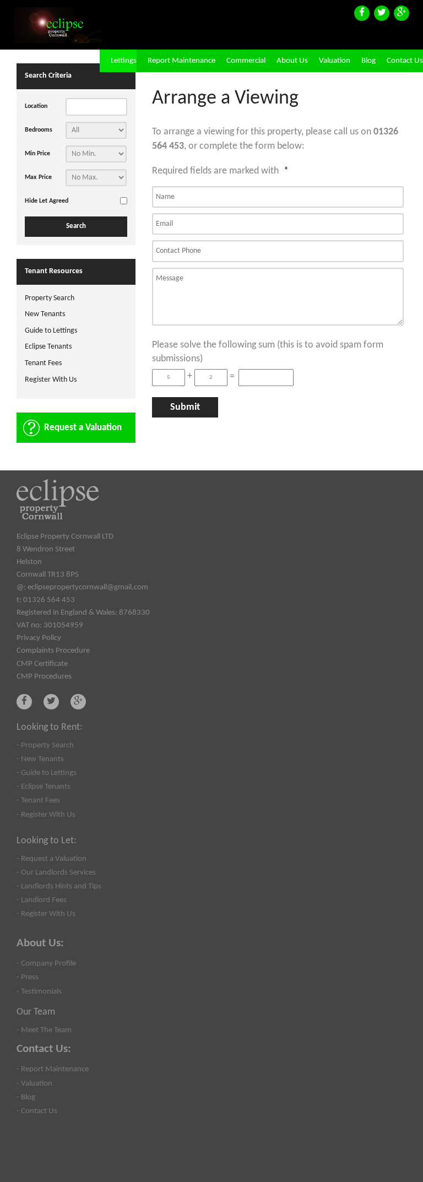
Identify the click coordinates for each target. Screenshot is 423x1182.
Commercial (245, 61)
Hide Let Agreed (46, 201)
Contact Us (405, 61)
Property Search (49, 298)
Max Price (38, 177)
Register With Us (51, 380)
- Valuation (34, 1083)
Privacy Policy (39, 637)
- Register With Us (46, 814)
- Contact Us (37, 1111)
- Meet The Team (44, 1030)
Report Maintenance (181, 61)
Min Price (37, 153)
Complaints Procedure (53, 650)
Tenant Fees (43, 363)
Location (36, 106)
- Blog (26, 1097)
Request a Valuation (83, 427)
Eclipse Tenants (48, 347)
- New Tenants (40, 759)
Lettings (124, 61)
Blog (368, 61)
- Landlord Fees (42, 900)
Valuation (334, 61)
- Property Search (45, 745)
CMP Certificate (42, 663)
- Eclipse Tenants (43, 786)
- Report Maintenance (53, 1069)
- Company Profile (46, 963)
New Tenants (45, 314)
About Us (292, 61)
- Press (28, 977)
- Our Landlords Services (56, 872)
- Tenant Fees (38, 800)
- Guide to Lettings (47, 772)
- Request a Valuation (51, 858)
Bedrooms (38, 130)
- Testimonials (39, 991)
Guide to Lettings (51, 331)
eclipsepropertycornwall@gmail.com (88, 587)
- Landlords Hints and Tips (59, 886)
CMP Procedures (44, 676)
